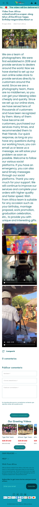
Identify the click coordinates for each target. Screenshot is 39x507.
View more (19, 447)
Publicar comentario (19, 415)
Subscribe (31, 486)
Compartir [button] (10, 351)
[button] (3, 3)
